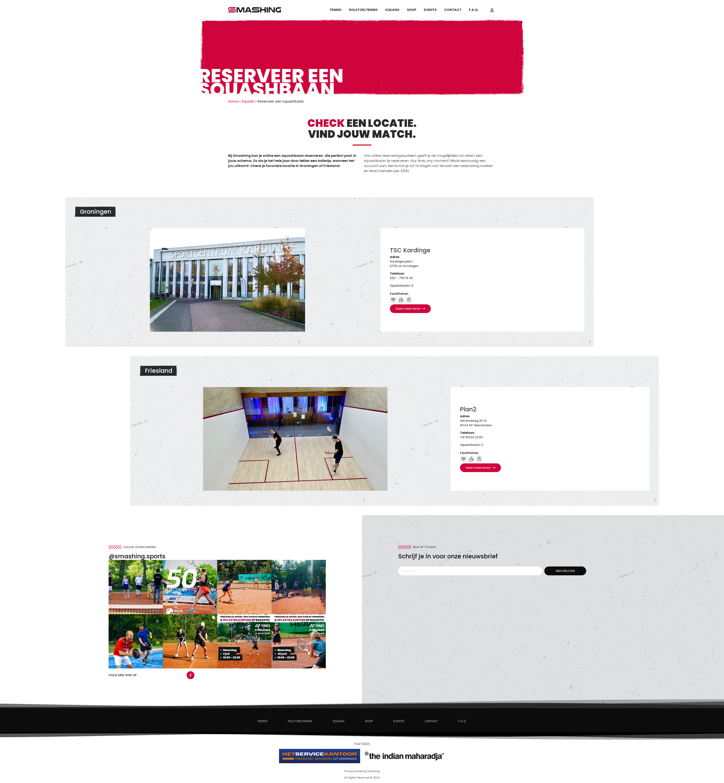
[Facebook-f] (191, 675)
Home (233, 101)
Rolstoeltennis (363, 9)
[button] (136, 587)
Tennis (335, 9)
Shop (411, 9)
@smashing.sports (137, 556)
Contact (452, 9)
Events (430, 9)
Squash (392, 9)
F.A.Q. (473, 9)
